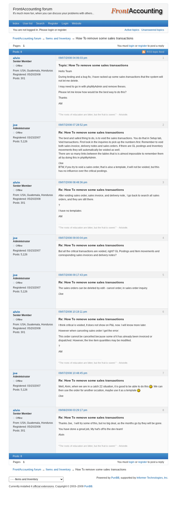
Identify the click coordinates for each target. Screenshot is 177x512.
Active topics (132, 29)
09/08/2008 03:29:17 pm (72, 410)
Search (40, 23)
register (142, 45)
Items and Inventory (58, 38)
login (131, 45)
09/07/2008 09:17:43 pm (72, 274)
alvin (16, 58)
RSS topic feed (155, 51)
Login (65, 23)
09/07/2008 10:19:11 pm (72, 311)
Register (53, 23)
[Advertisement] (88, 499)
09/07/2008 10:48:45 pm (72, 373)
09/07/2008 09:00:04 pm (72, 237)
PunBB (115, 477)
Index (16, 23)
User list (27, 23)
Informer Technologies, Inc (152, 477)
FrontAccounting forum (32, 9)
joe (15, 125)
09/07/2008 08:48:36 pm (72, 182)
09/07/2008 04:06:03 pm (72, 57)
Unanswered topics (152, 29)
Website (76, 23)
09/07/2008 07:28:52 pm (72, 124)
